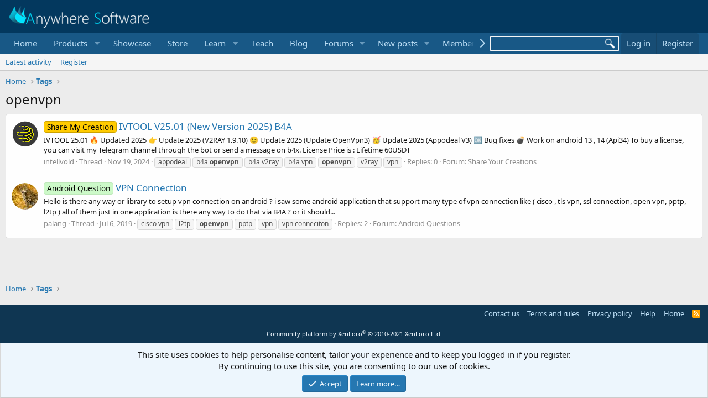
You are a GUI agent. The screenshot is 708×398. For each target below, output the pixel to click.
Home (25, 43)
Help (647, 313)
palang (55, 223)
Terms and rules (553, 313)
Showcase (132, 43)
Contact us (501, 313)
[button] (75, 43)
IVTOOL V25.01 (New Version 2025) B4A (169, 126)
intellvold (59, 161)
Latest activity (28, 62)
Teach (262, 43)
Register (73, 62)
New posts (398, 43)
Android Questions (429, 223)
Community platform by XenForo (354, 333)
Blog (299, 43)
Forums (338, 43)
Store (178, 43)
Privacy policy (609, 313)
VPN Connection (117, 187)
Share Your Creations (502, 161)
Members (460, 43)
